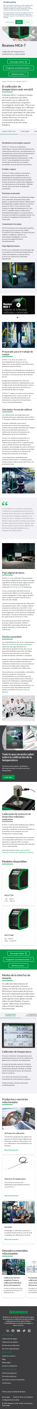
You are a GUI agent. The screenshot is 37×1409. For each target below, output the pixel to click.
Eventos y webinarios (9, 1366)
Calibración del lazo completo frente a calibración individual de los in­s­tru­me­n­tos (12, 1281)
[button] (17, 317)
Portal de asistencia (9, 1376)
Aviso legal (6, 1397)
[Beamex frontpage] (18, 1312)
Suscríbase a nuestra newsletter (13, 1380)
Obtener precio (17, 74)
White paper (6, 1362)
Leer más (8, 777)
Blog (3, 1359)
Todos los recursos (8, 1356)
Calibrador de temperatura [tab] (10, 1015)
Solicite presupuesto (9, 1373)
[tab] (9, 131)
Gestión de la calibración (11, 1345)
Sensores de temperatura (15, 1179)
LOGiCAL (14, 587)
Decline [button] (28, 22)
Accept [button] (19, 22)
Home (4, 81)
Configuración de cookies (10, 1400)
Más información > (12, 1150)
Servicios (8, 1227)
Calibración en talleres (10, 1342)
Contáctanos (6, 1383)
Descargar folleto (17, 62)
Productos (11, 81)
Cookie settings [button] (9, 22)
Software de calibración (14, 1133)
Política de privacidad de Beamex (13, 1392)
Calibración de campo (9, 1339)
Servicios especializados (10, 1349)
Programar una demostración (17, 68)
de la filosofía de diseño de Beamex (19, 644)
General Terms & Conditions (23, 1397)
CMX (21, 587)
